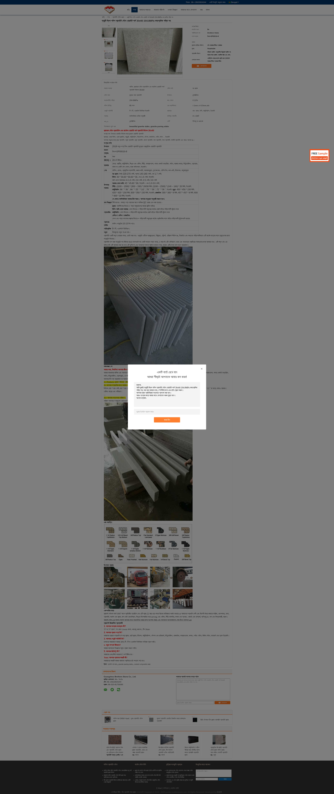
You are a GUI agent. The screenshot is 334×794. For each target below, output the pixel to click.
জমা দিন (167, 419)
